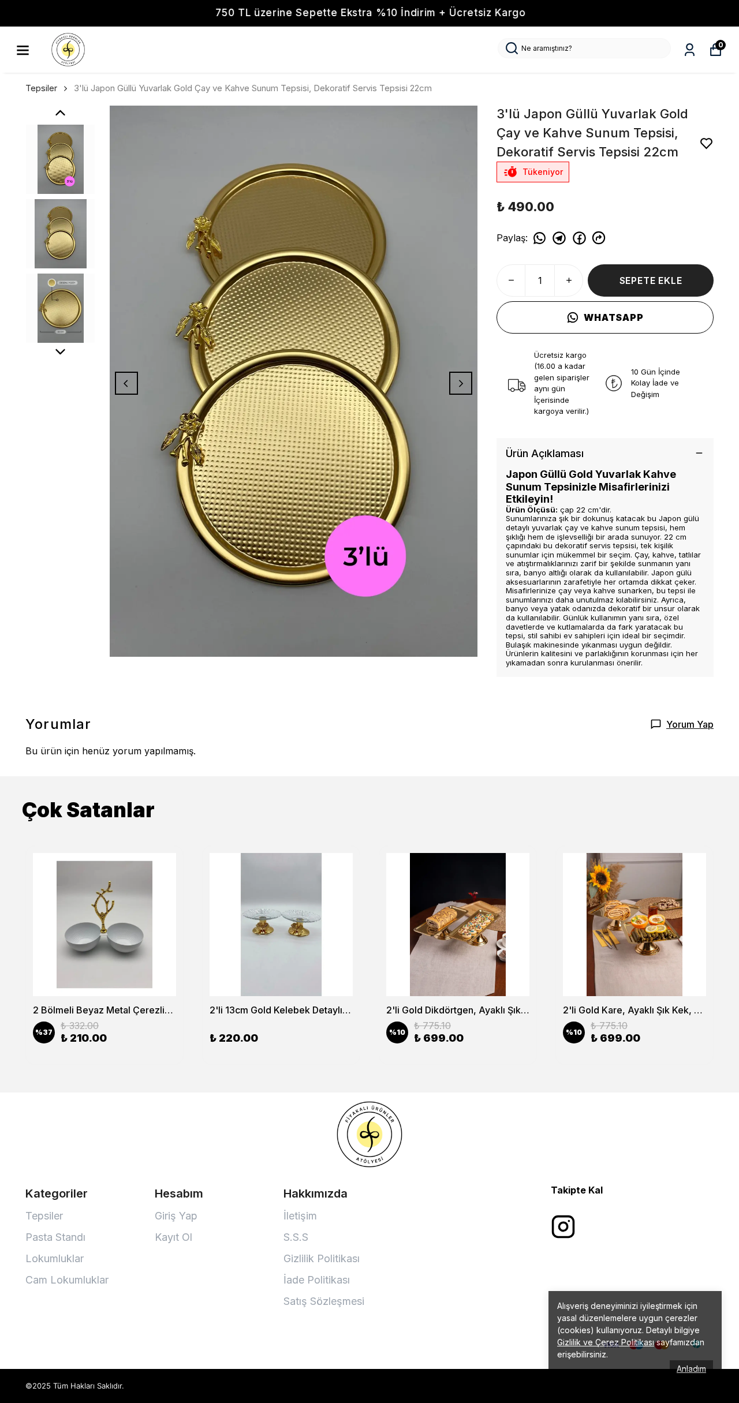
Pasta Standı (55, 1237)
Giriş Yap (176, 1216)
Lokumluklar (54, 1258)
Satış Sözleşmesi (323, 1301)
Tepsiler (41, 88)
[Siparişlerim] (689, 50)
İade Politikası (316, 1280)
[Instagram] (563, 1226)
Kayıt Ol (173, 1237)
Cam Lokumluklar (67, 1280)
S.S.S (295, 1237)
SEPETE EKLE (650, 280)
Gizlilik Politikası (321, 1258)
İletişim (300, 1216)
